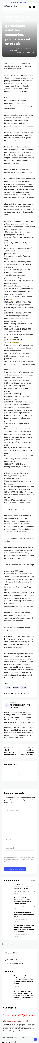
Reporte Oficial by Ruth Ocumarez (21, 48)
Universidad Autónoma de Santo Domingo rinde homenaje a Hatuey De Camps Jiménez (23, 901)
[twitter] (6, 1042)
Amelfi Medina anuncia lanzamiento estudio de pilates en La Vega (23, 887)
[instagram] (9, 1042)
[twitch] (15, 1042)
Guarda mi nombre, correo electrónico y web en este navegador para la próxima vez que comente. (19, 859)
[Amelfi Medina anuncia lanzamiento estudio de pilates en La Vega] (8, 888)
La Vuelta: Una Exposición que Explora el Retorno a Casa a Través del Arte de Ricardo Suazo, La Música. (23, 994)
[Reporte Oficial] (13, 7)
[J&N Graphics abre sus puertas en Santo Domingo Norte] (8, 915)
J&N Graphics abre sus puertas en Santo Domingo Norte (24, 914)
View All (32, 880)
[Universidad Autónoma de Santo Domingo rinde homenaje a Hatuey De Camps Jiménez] (8, 901)
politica (15, 687)
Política (23, 687)
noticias (8, 687)
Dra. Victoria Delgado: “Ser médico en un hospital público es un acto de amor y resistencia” (24, 928)
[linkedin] (12, 1042)
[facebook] (3, 1042)
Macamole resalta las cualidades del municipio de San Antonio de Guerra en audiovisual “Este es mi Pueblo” (23, 980)
